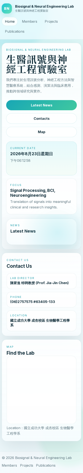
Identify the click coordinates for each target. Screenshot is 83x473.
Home (10, 21)
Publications (14, 31)
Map (41, 132)
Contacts (42, 118)
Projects (51, 21)
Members (29, 21)
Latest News (41, 105)
